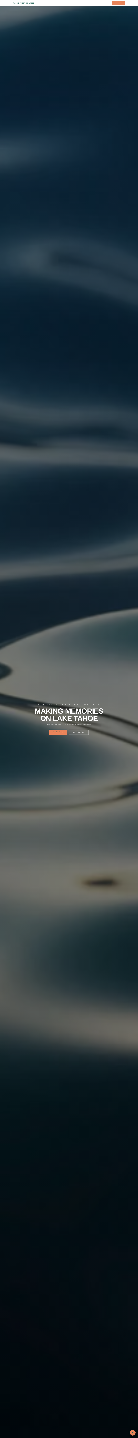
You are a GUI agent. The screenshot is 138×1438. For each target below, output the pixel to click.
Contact (105, 3)
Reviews (88, 3)
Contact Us (78, 732)
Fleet (66, 3)
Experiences (76, 3)
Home (58, 3)
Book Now (118, 3)
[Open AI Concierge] (133, 1433)
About (96, 3)
